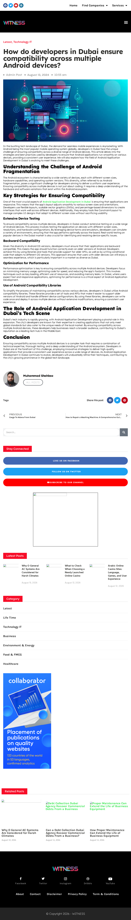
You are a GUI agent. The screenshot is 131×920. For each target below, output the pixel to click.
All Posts (33, 382)
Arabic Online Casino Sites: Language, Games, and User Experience (117, 572)
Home (73, 5)
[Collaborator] (27, 768)
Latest (7, 42)
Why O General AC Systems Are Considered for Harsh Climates (30, 570)
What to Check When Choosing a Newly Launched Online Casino (75, 570)
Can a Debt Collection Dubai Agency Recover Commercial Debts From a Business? (65, 833)
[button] (126, 22)
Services (118, 5)
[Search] (124, 432)
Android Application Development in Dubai (67, 201)
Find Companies (93, 5)
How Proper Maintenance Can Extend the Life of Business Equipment (107, 833)
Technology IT (22, 42)
